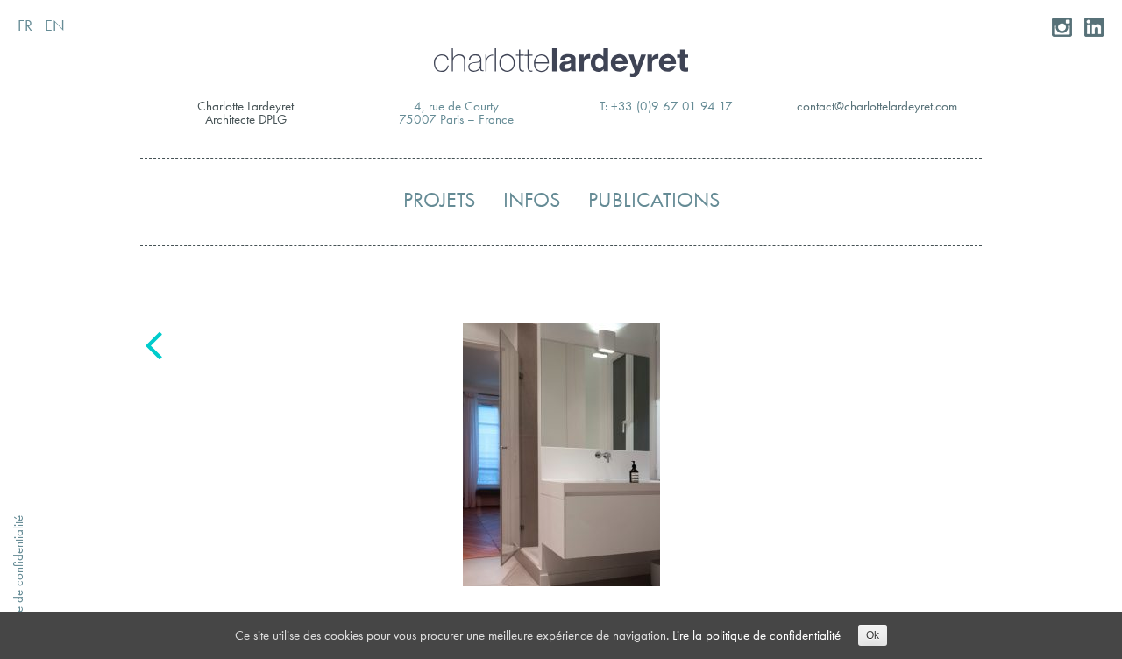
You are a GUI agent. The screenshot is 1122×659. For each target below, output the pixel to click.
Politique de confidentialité (18, 582)
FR (25, 25)
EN (55, 25)
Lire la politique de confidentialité (756, 635)
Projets (439, 199)
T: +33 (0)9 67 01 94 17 (666, 106)
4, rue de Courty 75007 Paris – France (456, 112)
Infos (531, 199)
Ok (872, 635)
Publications (654, 199)
